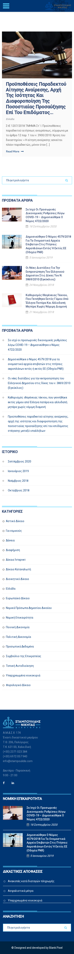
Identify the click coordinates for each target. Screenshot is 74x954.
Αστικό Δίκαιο (15, 521)
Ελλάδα (10, 119)
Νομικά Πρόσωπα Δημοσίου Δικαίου (29, 607)
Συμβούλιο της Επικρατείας (23, 656)
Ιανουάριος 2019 (18, 471)
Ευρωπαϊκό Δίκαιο (18, 598)
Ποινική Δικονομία (17, 627)
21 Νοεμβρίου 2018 (41, 312)
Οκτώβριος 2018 (18, 490)
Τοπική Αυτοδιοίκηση (20, 665)
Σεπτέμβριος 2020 (19, 461)
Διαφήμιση (13, 550)
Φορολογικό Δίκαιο (18, 685)
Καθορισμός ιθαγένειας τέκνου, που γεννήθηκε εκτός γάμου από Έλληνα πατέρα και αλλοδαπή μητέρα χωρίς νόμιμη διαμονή (47, 301)
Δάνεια (10, 540)
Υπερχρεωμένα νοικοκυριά (23, 675)
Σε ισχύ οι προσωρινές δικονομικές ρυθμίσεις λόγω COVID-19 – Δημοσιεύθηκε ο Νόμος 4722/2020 (45, 215)
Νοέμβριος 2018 (18, 480)
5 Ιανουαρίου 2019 (40, 257)
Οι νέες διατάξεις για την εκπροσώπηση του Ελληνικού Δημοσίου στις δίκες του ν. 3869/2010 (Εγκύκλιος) (45, 273)
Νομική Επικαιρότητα (19, 617)
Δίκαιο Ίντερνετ (16, 559)
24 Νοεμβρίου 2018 (41, 284)
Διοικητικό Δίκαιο (17, 579)
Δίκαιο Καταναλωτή (18, 569)
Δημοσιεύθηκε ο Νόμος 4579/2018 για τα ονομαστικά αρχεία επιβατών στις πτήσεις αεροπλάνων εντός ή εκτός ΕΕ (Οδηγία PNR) (48, 244)
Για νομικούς (14, 530)
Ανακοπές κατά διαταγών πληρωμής (31, 881)
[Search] (66, 180)
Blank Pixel (56, 947)
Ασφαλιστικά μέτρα (20, 890)
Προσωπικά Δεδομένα (20, 646)
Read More (13, 151)
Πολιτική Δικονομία (18, 636)
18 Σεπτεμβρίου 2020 (42, 226)
